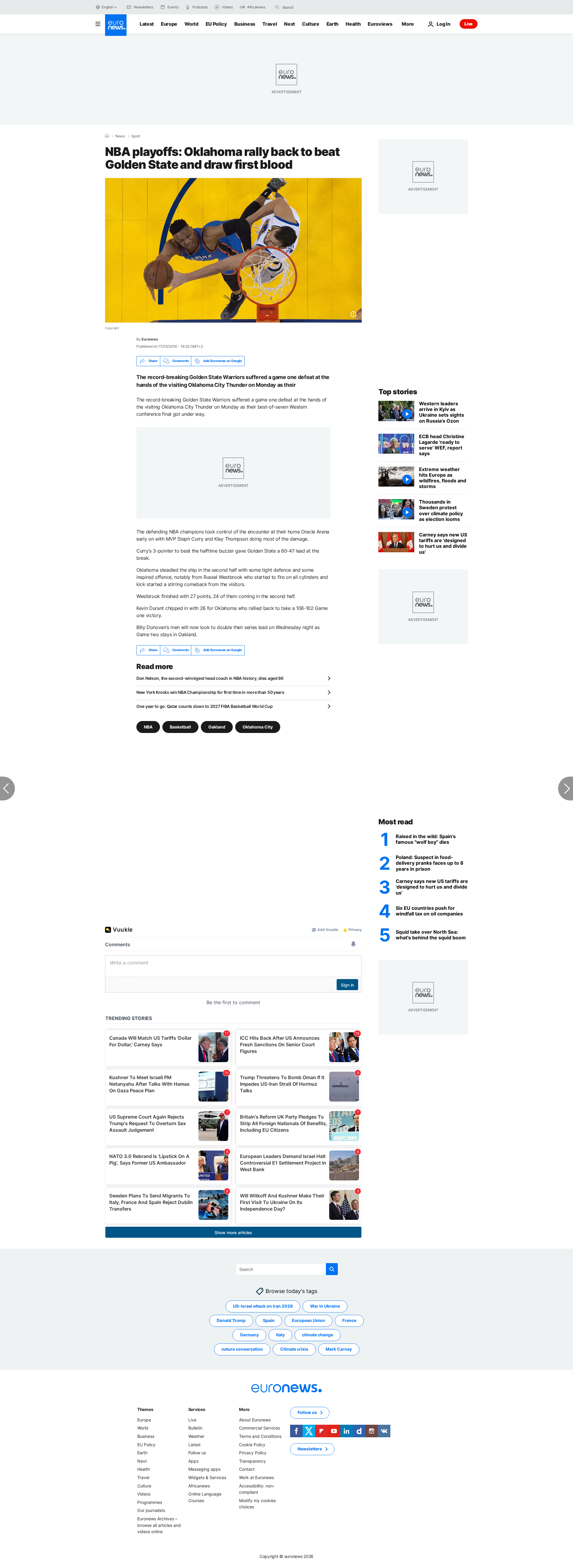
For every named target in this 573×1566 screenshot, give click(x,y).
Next (289, 24)
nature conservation (242, 1349)
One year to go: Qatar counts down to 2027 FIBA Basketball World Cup (204, 706)
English (107, 7)
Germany (249, 1334)
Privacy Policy (253, 1452)
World (191, 24)
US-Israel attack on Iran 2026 (263, 1306)
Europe (169, 24)
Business (244, 24)
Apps (193, 1461)
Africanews (199, 1485)
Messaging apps (204, 1469)
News (120, 136)
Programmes (149, 1501)
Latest (147, 24)
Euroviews (380, 24)
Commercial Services (259, 1427)
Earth (332, 24)
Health (353, 24)
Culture (310, 24)
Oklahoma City (258, 726)
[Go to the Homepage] (116, 25)
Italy (280, 1334)
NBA (148, 726)
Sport (135, 136)
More (244, 1409)
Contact (247, 1469)
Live (468, 23)
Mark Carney (339, 1349)
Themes (145, 1409)
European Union (308, 1320)
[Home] (107, 136)
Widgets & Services (207, 1477)
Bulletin (195, 1427)
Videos (143, 1493)
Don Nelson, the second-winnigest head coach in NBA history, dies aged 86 (210, 678)
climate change (317, 1334)
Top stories (397, 391)
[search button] (277, 7)
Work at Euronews (256, 1477)
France (349, 1320)
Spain (269, 1320)
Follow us (197, 1452)
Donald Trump (231, 1320)
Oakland (216, 726)
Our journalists (151, 1510)
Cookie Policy (252, 1444)
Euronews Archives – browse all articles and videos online (159, 1525)
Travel (269, 24)
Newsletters (310, 1448)
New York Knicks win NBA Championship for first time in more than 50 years (210, 692)
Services (196, 1409)
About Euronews (255, 1419)
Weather (196, 1436)
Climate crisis (294, 1349)
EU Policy (216, 24)
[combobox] (307, 7)
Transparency (252, 1461)
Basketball (180, 726)
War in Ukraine (325, 1306)
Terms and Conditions (260, 1436)
